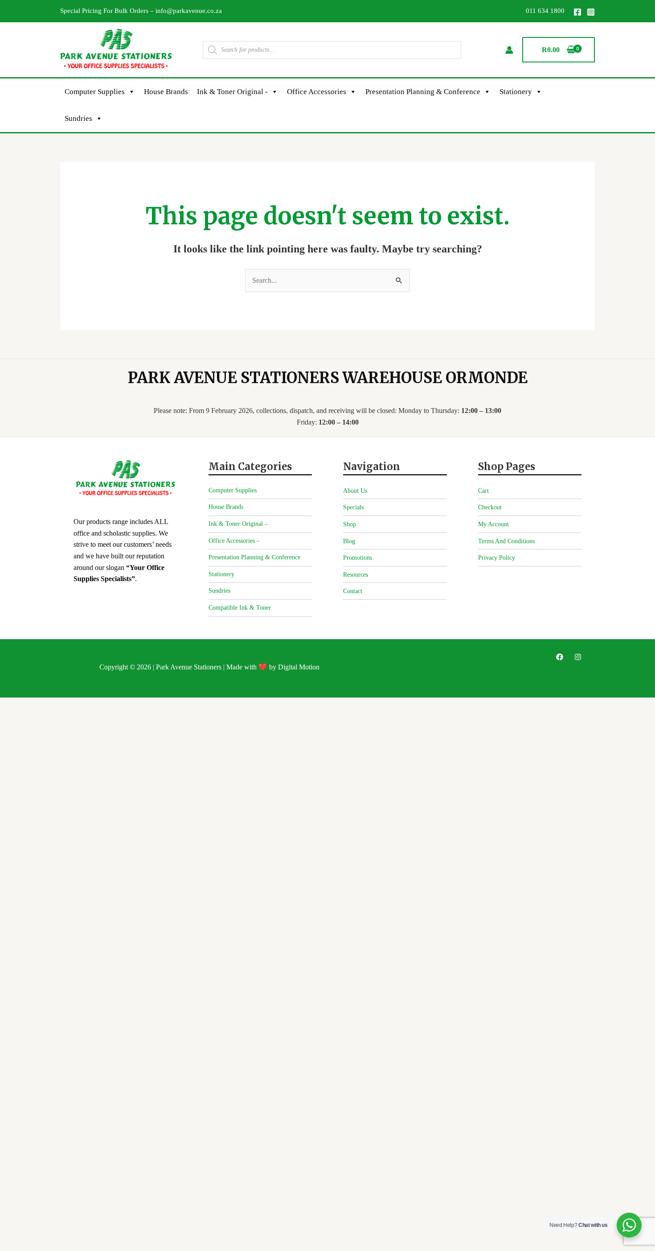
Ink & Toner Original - (232, 91)
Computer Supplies (95, 91)
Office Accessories (316, 91)
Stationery (515, 91)
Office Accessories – (234, 540)
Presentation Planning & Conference (422, 91)
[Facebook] (577, 12)
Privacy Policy (496, 557)
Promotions (357, 557)
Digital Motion (298, 667)
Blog (349, 541)
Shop (349, 524)
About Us (355, 490)
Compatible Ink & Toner (240, 607)
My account (493, 524)
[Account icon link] (509, 50)
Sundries (78, 118)
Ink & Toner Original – (238, 523)
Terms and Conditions (506, 541)
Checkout (490, 507)
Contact (352, 591)
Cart (483, 490)
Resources (355, 574)
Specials (353, 507)
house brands (166, 91)
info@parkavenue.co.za (189, 10)
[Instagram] (591, 12)
